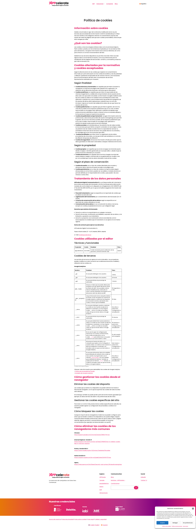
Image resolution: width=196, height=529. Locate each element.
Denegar (175, 523)
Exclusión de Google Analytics (84, 373)
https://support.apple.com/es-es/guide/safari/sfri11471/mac (92, 457)
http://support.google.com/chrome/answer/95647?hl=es (92, 435)
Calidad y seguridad (100, 519)
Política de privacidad (177, 526)
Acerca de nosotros (55, 519)
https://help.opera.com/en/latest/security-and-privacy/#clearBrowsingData (98, 464)
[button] (193, 508)
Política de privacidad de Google (85, 371)
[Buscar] (136, 487)
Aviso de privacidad (68, 519)
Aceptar (162, 523)
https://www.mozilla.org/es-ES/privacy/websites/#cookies (92, 450)
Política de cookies (166, 526)
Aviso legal (185, 526)
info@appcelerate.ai (85, 235)
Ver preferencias (188, 523)
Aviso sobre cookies (80, 519)
